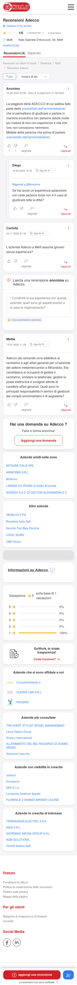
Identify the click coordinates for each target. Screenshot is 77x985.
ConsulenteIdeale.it (28, 682)
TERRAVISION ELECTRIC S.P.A (26, 821)
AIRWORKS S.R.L (17, 472)
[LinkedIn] (17, 942)
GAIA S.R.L (13, 827)
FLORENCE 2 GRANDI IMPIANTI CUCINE (32, 800)
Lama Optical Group (18, 732)
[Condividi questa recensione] (68, 88)
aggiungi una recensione (35, 974)
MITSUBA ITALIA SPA (19, 465)
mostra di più (11, 45)
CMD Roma (13, 542)
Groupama (13, 781)
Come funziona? (45, 659)
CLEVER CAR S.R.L (28, 692)
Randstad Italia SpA (18, 521)
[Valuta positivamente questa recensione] (15, 211)
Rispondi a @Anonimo (26, 184)
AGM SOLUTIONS (17, 840)
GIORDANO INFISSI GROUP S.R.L (28, 833)
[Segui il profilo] (68, 974)
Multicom (11, 479)
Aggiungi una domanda (38, 440)
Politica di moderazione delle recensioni (27, 887)
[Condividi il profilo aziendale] (69, 555)
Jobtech (11, 775)
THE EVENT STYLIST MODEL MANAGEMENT (35, 725)
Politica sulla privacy (15, 892)
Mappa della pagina (15, 896)
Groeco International (19, 738)
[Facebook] (7, 942)
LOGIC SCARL (15, 535)
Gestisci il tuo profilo (19, 26)
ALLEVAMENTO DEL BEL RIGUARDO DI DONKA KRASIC (37, 745)
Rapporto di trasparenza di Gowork (25, 916)
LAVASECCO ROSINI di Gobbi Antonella (31, 486)
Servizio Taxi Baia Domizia (22, 528)
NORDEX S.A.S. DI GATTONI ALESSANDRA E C (36, 492)
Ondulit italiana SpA (18, 846)
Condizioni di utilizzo (15, 882)
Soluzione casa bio (18, 754)
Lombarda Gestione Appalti (23, 794)
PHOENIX (22, 702)
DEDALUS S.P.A (16, 515)
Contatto (8, 921)
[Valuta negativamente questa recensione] (21, 211)
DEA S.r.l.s (12, 787)
